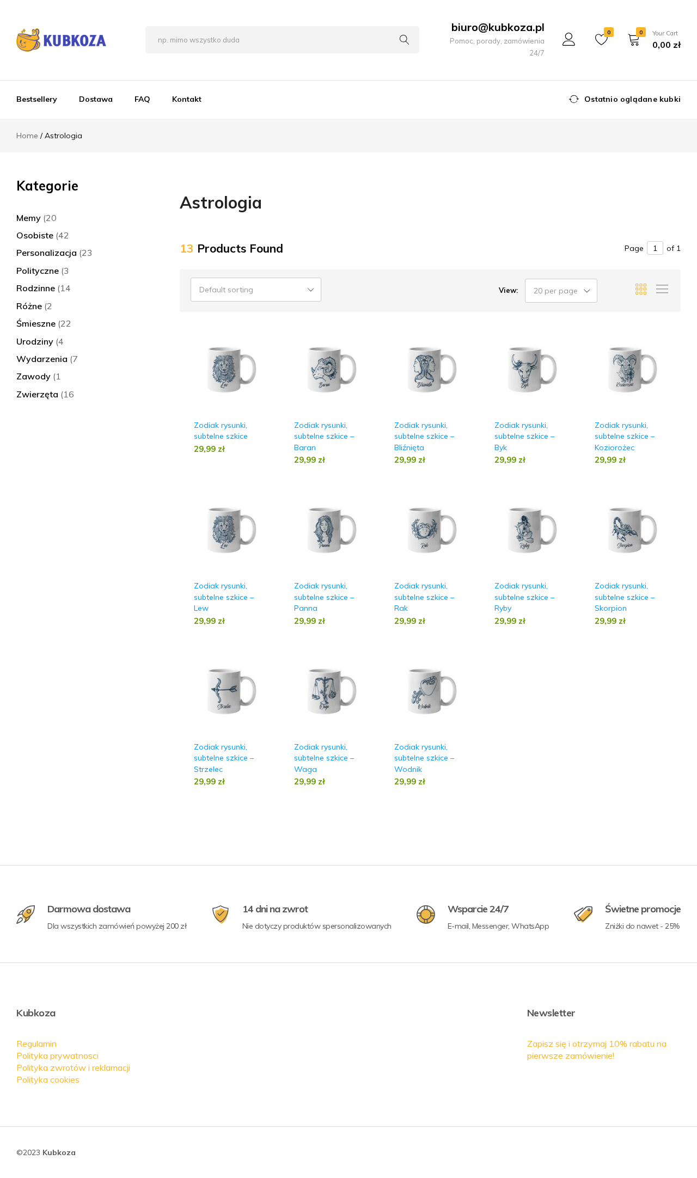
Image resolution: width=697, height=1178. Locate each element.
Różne (29, 305)
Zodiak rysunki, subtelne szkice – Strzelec (224, 758)
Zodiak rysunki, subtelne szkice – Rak (424, 597)
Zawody (33, 376)
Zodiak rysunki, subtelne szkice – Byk (524, 436)
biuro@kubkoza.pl (498, 27)
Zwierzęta (37, 394)
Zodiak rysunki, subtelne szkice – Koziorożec (625, 436)
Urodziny (34, 341)
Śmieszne (36, 323)
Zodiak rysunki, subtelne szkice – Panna (324, 597)
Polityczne (37, 270)
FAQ (142, 99)
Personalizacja (46, 252)
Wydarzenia (42, 358)
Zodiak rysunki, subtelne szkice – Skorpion (625, 597)
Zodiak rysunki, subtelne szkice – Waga (324, 758)
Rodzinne (35, 288)
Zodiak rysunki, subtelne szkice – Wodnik (424, 758)
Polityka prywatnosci (57, 1055)
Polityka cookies (48, 1079)
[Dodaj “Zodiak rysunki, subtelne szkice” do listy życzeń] (266, 357)
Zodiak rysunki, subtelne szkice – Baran (324, 436)
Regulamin (36, 1043)
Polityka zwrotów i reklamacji (73, 1067)
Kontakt (186, 99)
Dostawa (96, 99)
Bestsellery (36, 99)
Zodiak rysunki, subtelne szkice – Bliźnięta (424, 436)
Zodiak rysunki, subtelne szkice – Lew (224, 597)
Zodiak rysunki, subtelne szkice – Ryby (524, 597)
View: (508, 290)
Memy (28, 217)
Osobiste (34, 235)
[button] (266, 378)
